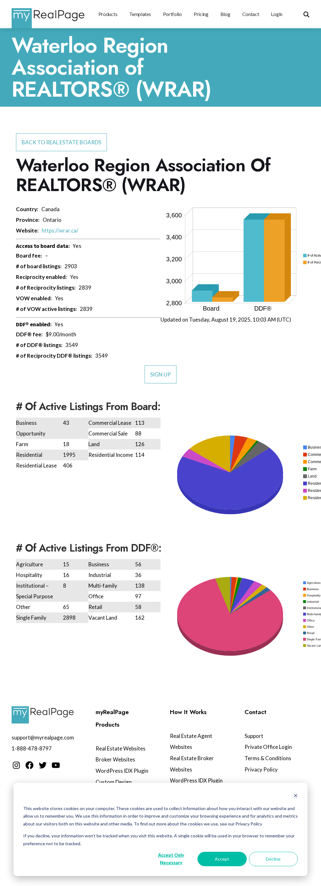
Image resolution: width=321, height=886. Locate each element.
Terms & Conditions (268, 758)
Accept (222, 859)
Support (254, 736)
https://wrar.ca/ (60, 230)
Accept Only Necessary (171, 859)
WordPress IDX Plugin (122, 770)
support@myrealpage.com (43, 737)
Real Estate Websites (120, 748)
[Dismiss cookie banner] (295, 796)
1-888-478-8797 (32, 748)
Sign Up (160, 374)
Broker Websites (115, 759)
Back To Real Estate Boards (61, 142)
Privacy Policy (261, 769)
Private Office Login (268, 747)
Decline (273, 859)
